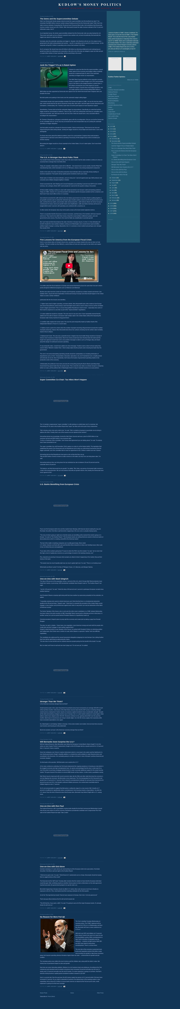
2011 (111, 136)
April (113, 193)
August (114, 183)
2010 (111, 203)
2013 (111, 131)
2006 (111, 213)
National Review (113, 92)
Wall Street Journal (113, 96)
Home (72, 993)
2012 (111, 134)
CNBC (110, 87)
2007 (111, 211)
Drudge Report (112, 94)
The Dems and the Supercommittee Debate (59, 19)
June (113, 188)
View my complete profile (116, 51)
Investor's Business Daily (115, 105)
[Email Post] (65, 56)
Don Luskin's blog (113, 116)
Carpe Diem (111, 111)
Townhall (110, 109)
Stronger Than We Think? (51, 701)
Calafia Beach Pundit (114, 114)
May (113, 190)
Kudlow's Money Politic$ (90, 4)
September (115, 180)
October (114, 178)
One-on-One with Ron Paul (52, 806)
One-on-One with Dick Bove (52, 867)
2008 (111, 208)
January (114, 200)
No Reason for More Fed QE (52, 917)
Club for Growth (112, 118)
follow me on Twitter (132, 80)
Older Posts (100, 993)
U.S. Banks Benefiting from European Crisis (59, 484)
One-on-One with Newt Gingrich (54, 579)
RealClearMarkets (113, 101)
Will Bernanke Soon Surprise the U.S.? (57, 742)
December (115, 138)
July (113, 185)
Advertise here (114, 58)
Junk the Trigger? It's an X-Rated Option (58, 65)
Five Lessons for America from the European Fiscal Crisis (65, 240)
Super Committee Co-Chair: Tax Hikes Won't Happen (63, 380)
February (114, 198)
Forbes (110, 107)
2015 (111, 126)
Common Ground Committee (116, 90)
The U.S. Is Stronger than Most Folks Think (59, 157)
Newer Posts (43, 993)
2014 (111, 129)
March (113, 195)
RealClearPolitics (113, 98)
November (115, 141)
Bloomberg (111, 103)
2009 (111, 206)
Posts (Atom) (51, 996)
